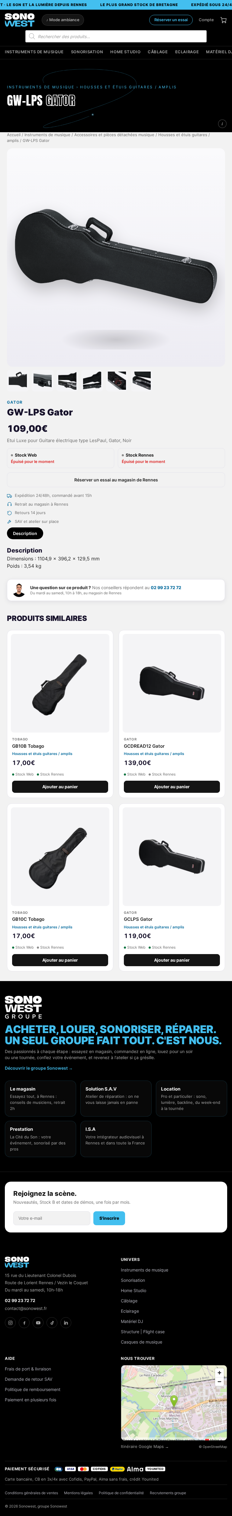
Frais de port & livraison (28, 1368)
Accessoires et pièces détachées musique (114, 135)
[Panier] (223, 20)
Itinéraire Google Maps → (145, 1446)
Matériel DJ (132, 1321)
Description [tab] (25, 533)
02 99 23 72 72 (166, 587)
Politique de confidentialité (121, 1493)
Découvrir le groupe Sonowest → (39, 1068)
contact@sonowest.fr (26, 1308)
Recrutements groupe (168, 1493)
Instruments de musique (34, 52)
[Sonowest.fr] (19, 20)
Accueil (14, 135)
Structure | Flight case (143, 1331)
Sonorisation (87, 52)
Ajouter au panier (60, 786)
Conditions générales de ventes (31, 1493)
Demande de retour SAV (28, 1379)
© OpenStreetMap (213, 1447)
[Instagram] (10, 1322)
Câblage (158, 52)
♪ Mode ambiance (62, 20)
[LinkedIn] (65, 1322)
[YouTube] (38, 1322)
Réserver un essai (171, 19)
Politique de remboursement (32, 1389)
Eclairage (187, 52)
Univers (130, 1259)
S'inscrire (109, 1218)
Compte (206, 19)
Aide (10, 1358)
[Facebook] (24, 1322)
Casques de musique (141, 1341)
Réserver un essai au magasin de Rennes (116, 479)
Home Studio (125, 52)
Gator (15, 402)
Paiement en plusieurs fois (30, 1399)
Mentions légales (78, 1493)
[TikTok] (52, 1322)
